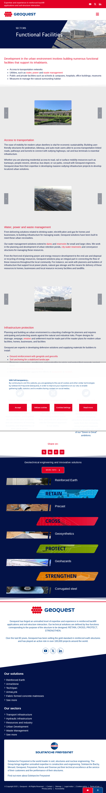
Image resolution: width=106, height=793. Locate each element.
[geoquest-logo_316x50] (20, 13)
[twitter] (95, 4)
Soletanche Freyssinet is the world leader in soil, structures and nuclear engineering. (49, 761)
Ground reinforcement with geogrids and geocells (34, 356)
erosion (27, 338)
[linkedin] (100, 4)
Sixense (53, 767)
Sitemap (58, 786)
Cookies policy (81, 786)
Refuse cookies (40, 408)
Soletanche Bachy (90, 764)
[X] (44, 452)
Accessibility (59, 789)
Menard (11, 767)
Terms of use (95, 786)
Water (7, 227)
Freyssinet (32, 767)
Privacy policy (47, 789)
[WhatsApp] (56, 452)
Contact (49, 786)
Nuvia (41, 767)
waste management (53, 72)
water (28, 72)
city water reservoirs (71, 247)
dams (49, 244)
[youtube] (90, 4)
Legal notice (69, 786)
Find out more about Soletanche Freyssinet (29, 776)
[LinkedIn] (50, 452)
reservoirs (62, 244)
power (36, 72)
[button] (6, 113)
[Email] (62, 452)
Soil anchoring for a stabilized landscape (29, 359)
